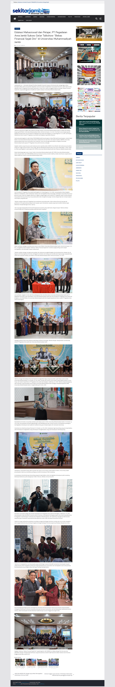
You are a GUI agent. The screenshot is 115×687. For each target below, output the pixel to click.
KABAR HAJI (20, 20)
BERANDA (20, 16)
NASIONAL (42, 16)
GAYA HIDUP (29, 20)
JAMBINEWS (28, 16)
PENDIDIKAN (77, 16)
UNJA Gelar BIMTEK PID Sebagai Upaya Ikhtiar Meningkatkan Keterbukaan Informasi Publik (28, 674)
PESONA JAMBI (86, 16)
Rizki (24, 45)
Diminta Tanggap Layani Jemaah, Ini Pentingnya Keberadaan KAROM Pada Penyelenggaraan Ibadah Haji (58, 674)
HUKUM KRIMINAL (51, 16)
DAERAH (35, 16)
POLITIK (70, 16)
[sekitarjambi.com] (57, 8)
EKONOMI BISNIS (62, 16)
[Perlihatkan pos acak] (100, 19)
